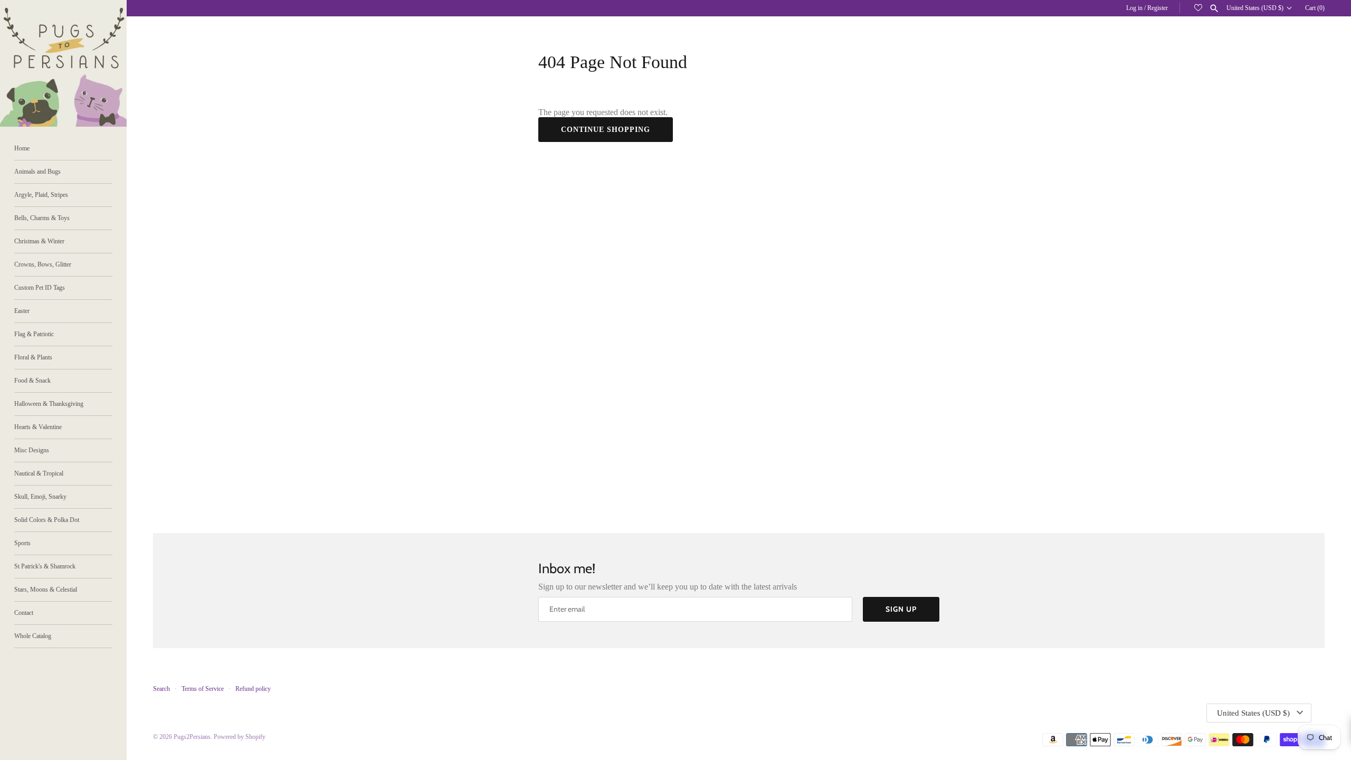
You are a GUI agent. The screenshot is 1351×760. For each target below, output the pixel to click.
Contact (23, 612)
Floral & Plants (33, 357)
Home (22, 148)
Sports (22, 543)
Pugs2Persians (192, 736)
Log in (1134, 8)
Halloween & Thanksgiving (48, 403)
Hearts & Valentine (38, 427)
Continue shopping (605, 130)
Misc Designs (31, 450)
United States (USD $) (1254, 8)
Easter (22, 311)
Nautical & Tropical (38, 473)
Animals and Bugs (37, 171)
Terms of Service (203, 688)
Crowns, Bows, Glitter (42, 264)
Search (161, 688)
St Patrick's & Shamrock (44, 566)
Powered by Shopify (239, 736)
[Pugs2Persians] (63, 63)
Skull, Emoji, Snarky (40, 496)
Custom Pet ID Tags (39, 287)
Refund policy (253, 688)
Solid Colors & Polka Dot (46, 520)
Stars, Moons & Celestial (45, 589)
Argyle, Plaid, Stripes (41, 194)
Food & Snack (32, 380)
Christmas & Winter (39, 241)
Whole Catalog (32, 636)
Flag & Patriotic (34, 334)
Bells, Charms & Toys (42, 218)
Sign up (901, 609)
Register (1157, 8)
